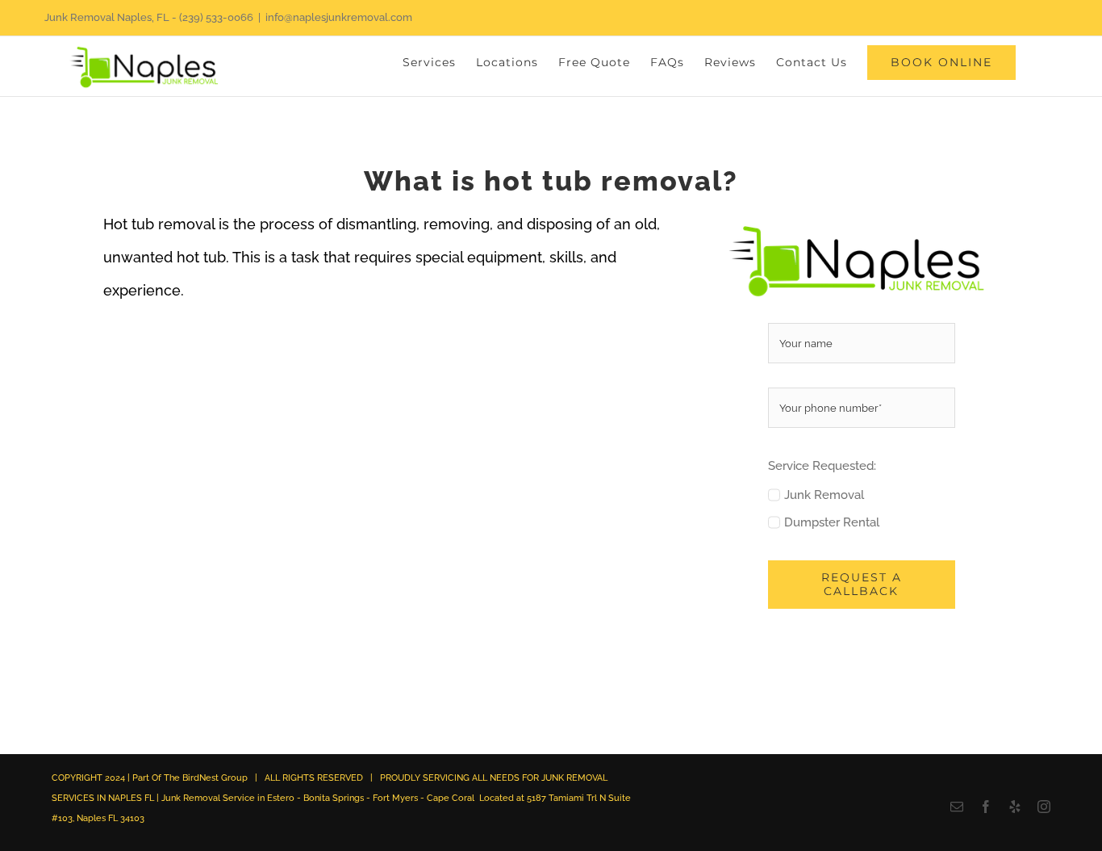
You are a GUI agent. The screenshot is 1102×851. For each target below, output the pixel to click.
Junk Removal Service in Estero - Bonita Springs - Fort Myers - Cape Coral (317, 798)
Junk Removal (824, 495)
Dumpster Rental (831, 522)
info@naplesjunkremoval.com (338, 17)
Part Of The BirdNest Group (190, 778)
